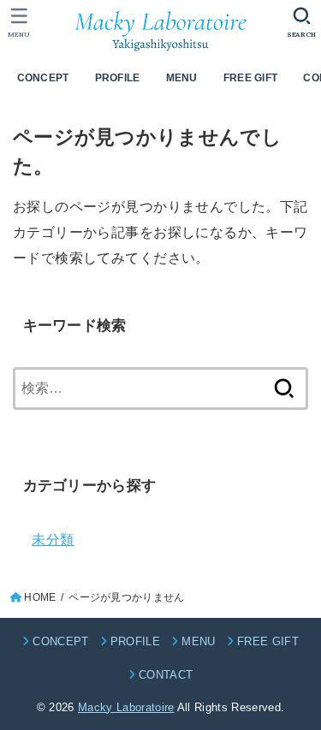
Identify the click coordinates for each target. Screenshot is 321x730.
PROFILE (117, 78)
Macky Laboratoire (126, 707)
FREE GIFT (250, 78)
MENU (182, 78)
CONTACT (166, 674)
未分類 (53, 539)
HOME (40, 597)
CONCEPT (43, 78)
